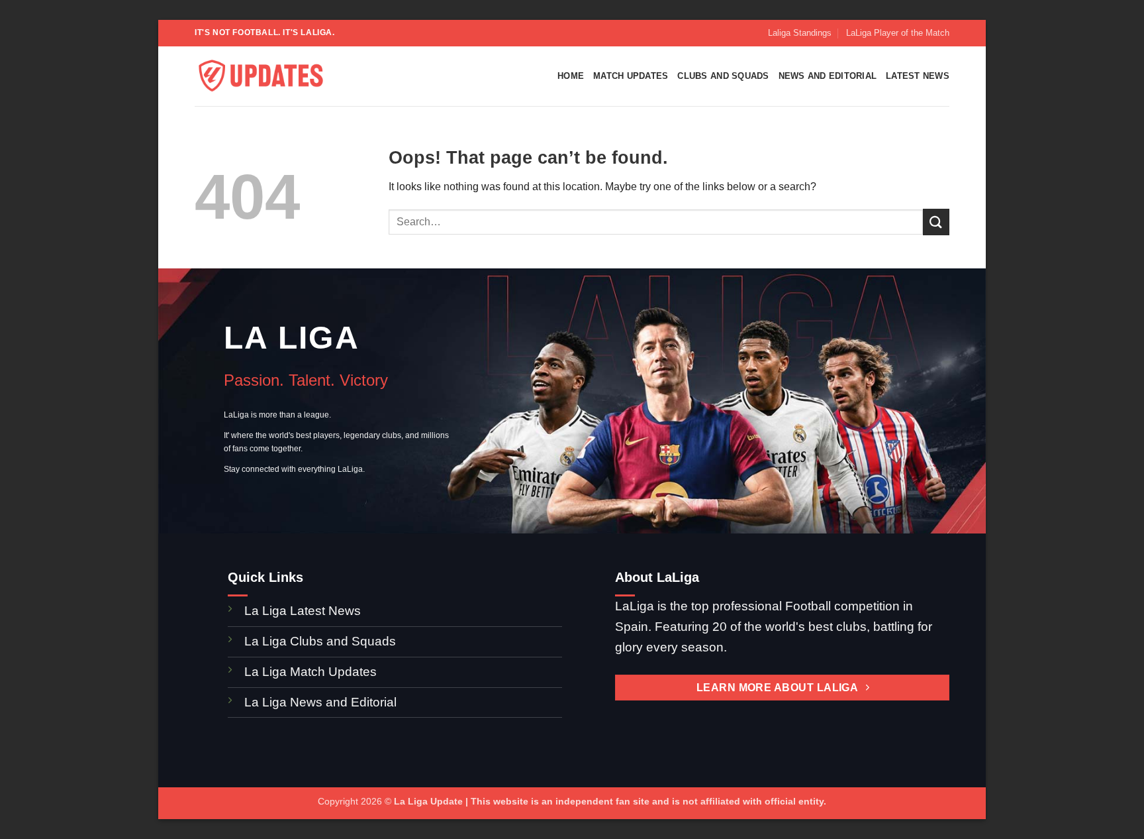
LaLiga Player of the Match (897, 33)
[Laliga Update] (261, 76)
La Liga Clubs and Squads (320, 641)
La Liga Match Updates (310, 672)
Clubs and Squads (723, 76)
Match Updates (630, 76)
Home (570, 76)
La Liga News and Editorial (320, 702)
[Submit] (936, 222)
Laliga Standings (800, 33)
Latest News (917, 76)
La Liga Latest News (304, 611)
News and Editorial (828, 76)
